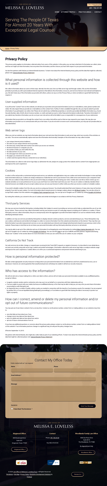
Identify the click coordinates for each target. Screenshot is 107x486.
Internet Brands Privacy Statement (23, 73)
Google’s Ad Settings (94, 192)
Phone (56, 366)
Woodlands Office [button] (86, 452)
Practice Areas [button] (85, 12)
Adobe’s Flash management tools (44, 192)
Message (14, 384)
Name (13, 366)
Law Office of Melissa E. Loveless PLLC (25, 472)
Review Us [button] (77, 474)
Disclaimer (14, 405)
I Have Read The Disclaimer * (22, 409)
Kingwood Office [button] (19, 449)
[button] (105, 474)
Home (57, 12)
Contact (98, 12)
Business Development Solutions (40, 474)
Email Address (16, 375)
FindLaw (29, 477)
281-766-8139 (95, 8)
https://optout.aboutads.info (85, 229)
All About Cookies (80, 190)
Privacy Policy (24, 474)
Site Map (16, 474)
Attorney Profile (68, 12)
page (59, 231)
